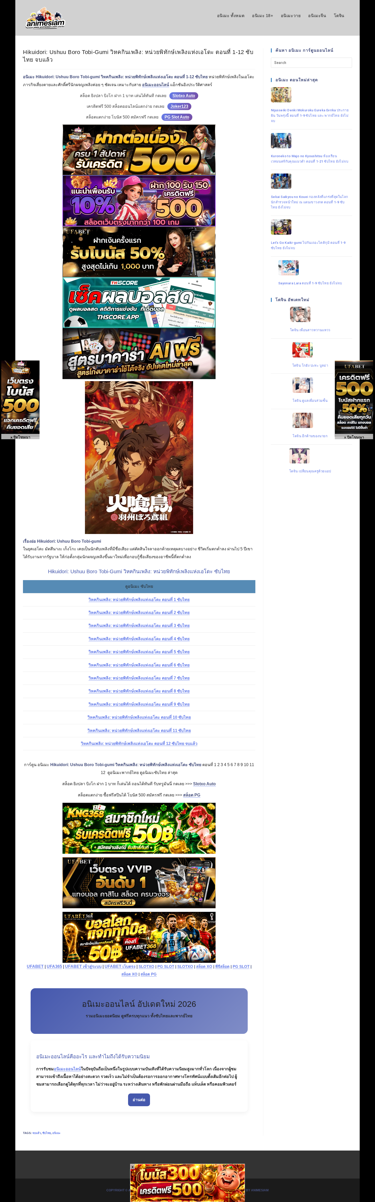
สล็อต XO (204, 967)
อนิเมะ (56, 1132)
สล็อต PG (149, 974)
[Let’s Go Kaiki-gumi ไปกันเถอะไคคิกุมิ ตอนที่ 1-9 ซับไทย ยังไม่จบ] (310, 227)
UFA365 (54, 966)
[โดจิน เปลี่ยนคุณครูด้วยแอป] (310, 455)
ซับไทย (46, 1132)
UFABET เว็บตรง (120, 966)
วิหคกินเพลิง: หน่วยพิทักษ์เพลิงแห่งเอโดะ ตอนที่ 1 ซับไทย (139, 599)
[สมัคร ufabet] (139, 251)
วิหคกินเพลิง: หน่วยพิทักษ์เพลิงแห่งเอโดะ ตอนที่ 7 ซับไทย (139, 678)
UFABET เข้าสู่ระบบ (83, 966)
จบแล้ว (36, 1132)
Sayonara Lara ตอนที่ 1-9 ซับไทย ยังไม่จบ (310, 283)
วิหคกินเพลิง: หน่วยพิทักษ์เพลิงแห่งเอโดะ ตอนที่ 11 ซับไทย (139, 730)
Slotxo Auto (183, 96)
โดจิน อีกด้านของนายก (310, 436)
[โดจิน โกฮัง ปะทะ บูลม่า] (310, 349)
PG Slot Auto (177, 117)
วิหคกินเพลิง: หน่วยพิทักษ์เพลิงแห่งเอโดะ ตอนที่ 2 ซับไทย (139, 612)
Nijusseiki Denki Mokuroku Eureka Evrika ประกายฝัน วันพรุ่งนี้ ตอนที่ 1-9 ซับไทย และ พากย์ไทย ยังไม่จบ (310, 115)
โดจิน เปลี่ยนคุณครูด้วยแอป (310, 471)
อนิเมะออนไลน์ (67, 1069)
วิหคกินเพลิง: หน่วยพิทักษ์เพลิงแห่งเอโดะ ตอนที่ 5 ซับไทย (139, 652)
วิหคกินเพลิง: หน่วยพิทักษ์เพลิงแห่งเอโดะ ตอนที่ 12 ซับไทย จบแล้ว (139, 743)
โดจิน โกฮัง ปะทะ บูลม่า (310, 365)
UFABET (35, 966)
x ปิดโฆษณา (354, 437)
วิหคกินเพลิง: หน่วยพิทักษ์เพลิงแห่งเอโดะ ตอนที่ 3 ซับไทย (139, 625)
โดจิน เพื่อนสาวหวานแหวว (310, 330)
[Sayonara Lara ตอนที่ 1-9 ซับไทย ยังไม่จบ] (310, 267)
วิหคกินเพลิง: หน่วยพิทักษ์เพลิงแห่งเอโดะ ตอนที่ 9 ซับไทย (139, 704)
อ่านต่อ (139, 1100)
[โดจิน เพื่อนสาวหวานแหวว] (310, 314)
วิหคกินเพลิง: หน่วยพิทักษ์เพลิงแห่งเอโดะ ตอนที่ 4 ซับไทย (139, 639)
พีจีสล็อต (222, 967)
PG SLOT (165, 967)
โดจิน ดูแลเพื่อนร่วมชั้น (310, 400)
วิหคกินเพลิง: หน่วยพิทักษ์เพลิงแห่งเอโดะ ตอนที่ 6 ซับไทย (139, 665)
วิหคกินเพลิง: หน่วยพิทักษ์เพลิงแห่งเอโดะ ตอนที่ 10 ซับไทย (139, 717)
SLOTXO (146, 967)
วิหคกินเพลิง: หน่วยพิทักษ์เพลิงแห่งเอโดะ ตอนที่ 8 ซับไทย (139, 691)
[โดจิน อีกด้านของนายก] (310, 420)
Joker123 (179, 106)
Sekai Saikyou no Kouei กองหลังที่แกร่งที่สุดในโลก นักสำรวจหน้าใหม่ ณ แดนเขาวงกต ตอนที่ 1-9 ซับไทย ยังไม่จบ (309, 202)
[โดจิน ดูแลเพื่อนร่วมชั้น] (310, 385)
